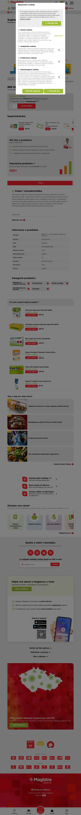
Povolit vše (52, 23)
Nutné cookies (26, 30)
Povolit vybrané (33, 91)
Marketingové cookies (29, 69)
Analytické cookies (28, 46)
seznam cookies (25, 19)
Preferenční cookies (28, 58)
